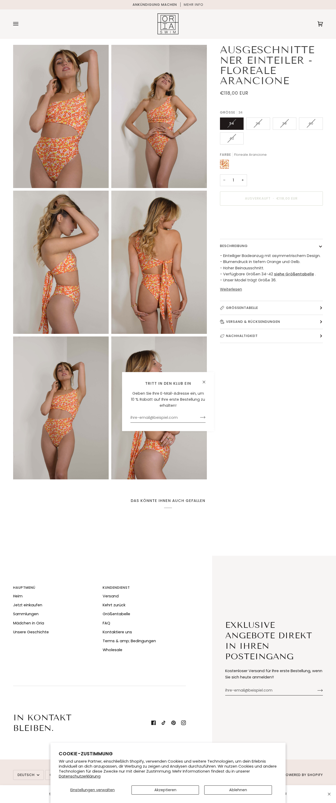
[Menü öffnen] (21, 23)
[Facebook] (153, 722)
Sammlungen (26, 614)
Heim (18, 596)
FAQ (106, 623)
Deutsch (27, 775)
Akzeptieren (165, 790)
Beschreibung (234, 246)
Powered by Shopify (303, 775)
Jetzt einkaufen (27, 605)
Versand (111, 596)
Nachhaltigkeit (242, 335)
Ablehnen (238, 790)
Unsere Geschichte (31, 632)
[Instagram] (183, 722)
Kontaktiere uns (117, 632)
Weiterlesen (231, 289)
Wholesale (112, 649)
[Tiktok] (163, 722)
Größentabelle (242, 308)
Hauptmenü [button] (24, 587)
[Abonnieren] (316, 690)
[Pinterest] (173, 722)
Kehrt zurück (114, 605)
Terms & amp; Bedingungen (129, 641)
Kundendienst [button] (116, 587)
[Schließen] (329, 794)
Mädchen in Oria (28, 623)
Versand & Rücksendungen (253, 321)
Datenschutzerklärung (80, 776)
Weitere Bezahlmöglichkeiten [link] (247, 230)
